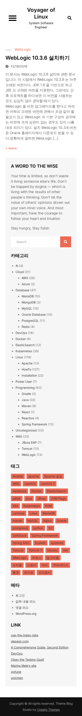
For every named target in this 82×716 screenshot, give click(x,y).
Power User (24, 381)
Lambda (18, 513)
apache (33, 476)
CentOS (30, 483)
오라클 (17, 565)
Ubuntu (52, 550)
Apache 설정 (53, 476)
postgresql (20, 528)
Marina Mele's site (23, 665)
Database (22, 290)
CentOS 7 (48, 483)
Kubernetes (24, 351)
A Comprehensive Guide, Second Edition (39, 647)
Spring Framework (45, 535)
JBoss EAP (29, 442)
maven (17, 520)
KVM (48, 506)
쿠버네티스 (60, 565)
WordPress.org (26, 613)
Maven (26, 406)
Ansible (18, 476)
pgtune (16, 672)
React (26, 412)
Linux (19, 357)
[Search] (65, 241)
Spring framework (34, 424)
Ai (17, 266)
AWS (25, 278)
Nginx (47, 520)
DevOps (21, 333)
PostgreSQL (30, 320)
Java (25, 400)
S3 (50, 528)
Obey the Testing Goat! (27, 659)
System (40, 543)
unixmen (17, 678)
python (38, 528)
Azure (26, 284)
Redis (26, 327)
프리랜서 (44, 572)
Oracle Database (34, 314)
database (19, 491)
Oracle (61, 520)
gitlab (17, 498)
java (29, 498)
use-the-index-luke (24, 635)
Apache (27, 363)
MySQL (27, 308)
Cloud (20, 272)
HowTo (26, 369)
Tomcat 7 (35, 550)
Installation (29, 375)
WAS (19, 436)
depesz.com (20, 641)
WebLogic (23, 49)
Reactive (28, 418)
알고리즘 (53, 557)
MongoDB (29, 302)
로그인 (20, 595)
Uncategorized (26, 430)
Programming (25, 387)
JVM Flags (58, 498)
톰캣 (16, 572)
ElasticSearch (25, 345)
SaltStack (19, 535)
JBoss (41, 498)
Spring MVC (21, 543)
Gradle (26, 394)
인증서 (31, 565)
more (13, 148)
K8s (15, 506)
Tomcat (27, 448)
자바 (45, 565)
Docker (21, 339)
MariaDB (28, 296)
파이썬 (28, 572)
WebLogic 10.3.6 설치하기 (37, 58)
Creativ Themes (48, 709)
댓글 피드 (22, 607)
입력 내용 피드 (26, 601)
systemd (57, 543)
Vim (65, 550)
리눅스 (36, 557)
